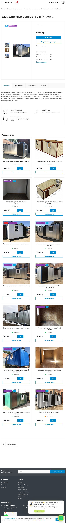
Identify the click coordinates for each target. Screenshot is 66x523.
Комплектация (32, 85)
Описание (6, 85)
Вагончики (21, 487)
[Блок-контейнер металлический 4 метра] (21, 50)
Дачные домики (22, 489)
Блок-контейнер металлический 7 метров (16, 161)
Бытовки (20, 482)
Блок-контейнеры (23, 485)
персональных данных (39, 520)
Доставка (43, 85)
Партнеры (4, 485)
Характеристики (18, 85)
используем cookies (10, 518)
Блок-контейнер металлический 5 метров (16, 244)
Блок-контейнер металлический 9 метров (16, 328)
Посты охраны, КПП (23, 494)
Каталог (20, 479)
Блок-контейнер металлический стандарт (16, 286)
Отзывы (3, 487)
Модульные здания (23, 492)
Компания (4, 479)
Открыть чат (39, 511)
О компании (4, 482)
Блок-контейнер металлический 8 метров (49, 161)
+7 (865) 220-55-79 (54, 2)
